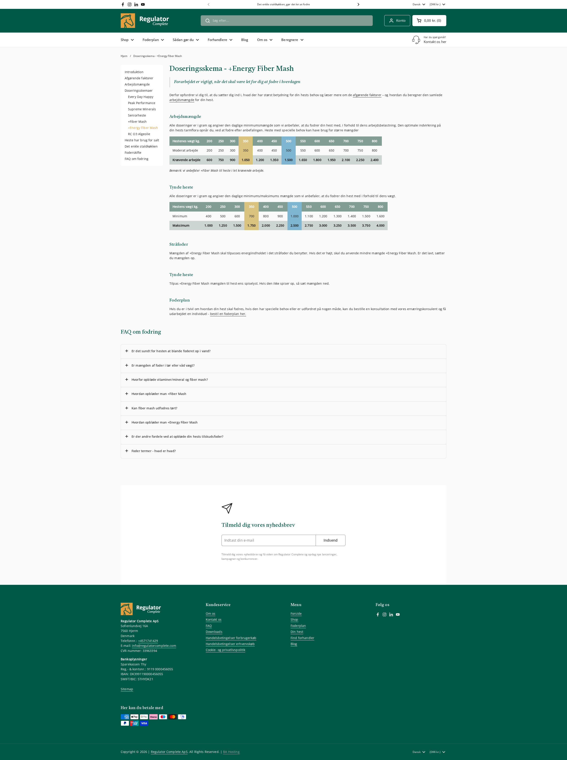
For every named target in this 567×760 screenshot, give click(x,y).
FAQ (209, 626)
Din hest (297, 632)
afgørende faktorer (367, 95)
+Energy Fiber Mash (143, 128)
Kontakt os (213, 619)
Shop (294, 619)
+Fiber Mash (137, 121)
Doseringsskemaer (139, 90)
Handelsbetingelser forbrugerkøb (231, 638)
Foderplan (298, 626)
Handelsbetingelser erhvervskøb (230, 644)
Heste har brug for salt (142, 140)
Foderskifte (133, 152)
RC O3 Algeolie (139, 134)
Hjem (124, 56)
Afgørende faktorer (139, 78)
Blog (294, 644)
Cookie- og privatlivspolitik (225, 650)
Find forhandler (302, 638)
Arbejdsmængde (137, 84)
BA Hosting (231, 752)
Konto (401, 20)
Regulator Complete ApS (169, 752)
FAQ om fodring (136, 159)
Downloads (214, 632)
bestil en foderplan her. (228, 314)
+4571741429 (148, 641)
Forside (296, 613)
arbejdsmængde (181, 100)
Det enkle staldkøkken (141, 146)
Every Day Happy (140, 97)
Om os (211, 613)
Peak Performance (141, 103)
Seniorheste (137, 115)
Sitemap (127, 689)
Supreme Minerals (142, 109)
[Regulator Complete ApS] (147, 20)
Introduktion (134, 72)
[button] (429, 20)
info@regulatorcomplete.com (154, 645)
